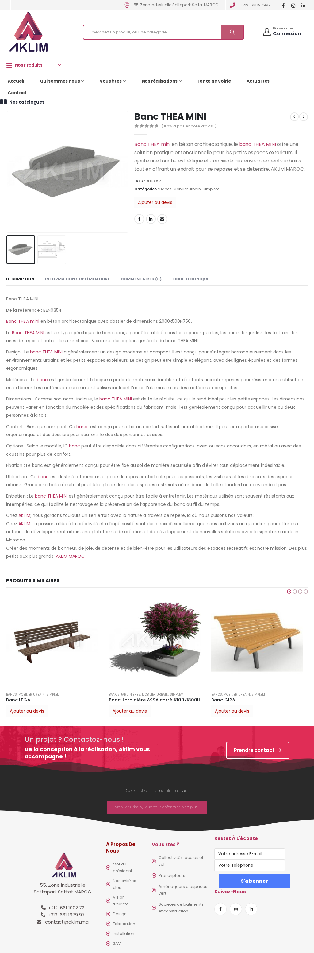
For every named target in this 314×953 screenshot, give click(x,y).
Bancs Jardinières (124, 694)
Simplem (211, 189)
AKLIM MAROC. (71, 556)
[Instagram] (293, 5)
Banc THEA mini (22, 321)
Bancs (165, 189)
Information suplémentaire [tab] (77, 279)
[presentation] (7, 172)
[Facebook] (283, 5)
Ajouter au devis (155, 202)
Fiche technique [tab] (190, 279)
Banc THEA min (152, 144)
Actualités (258, 81)
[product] (54, 641)
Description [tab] (20, 279)
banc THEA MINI (257, 144)
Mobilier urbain (187, 189)
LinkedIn (151, 219)
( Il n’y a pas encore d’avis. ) (188, 126)
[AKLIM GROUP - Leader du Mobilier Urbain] (28, 32)
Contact (17, 93)
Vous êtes (111, 81)
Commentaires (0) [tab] (141, 279)
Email (162, 219)
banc (42, 380)
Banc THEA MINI (28, 333)
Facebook (139, 219)
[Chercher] (232, 32)
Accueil (16, 81)
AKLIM (24, 515)
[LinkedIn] (303, 5)
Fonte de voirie (214, 81)
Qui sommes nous (60, 81)
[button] (289, 591)
